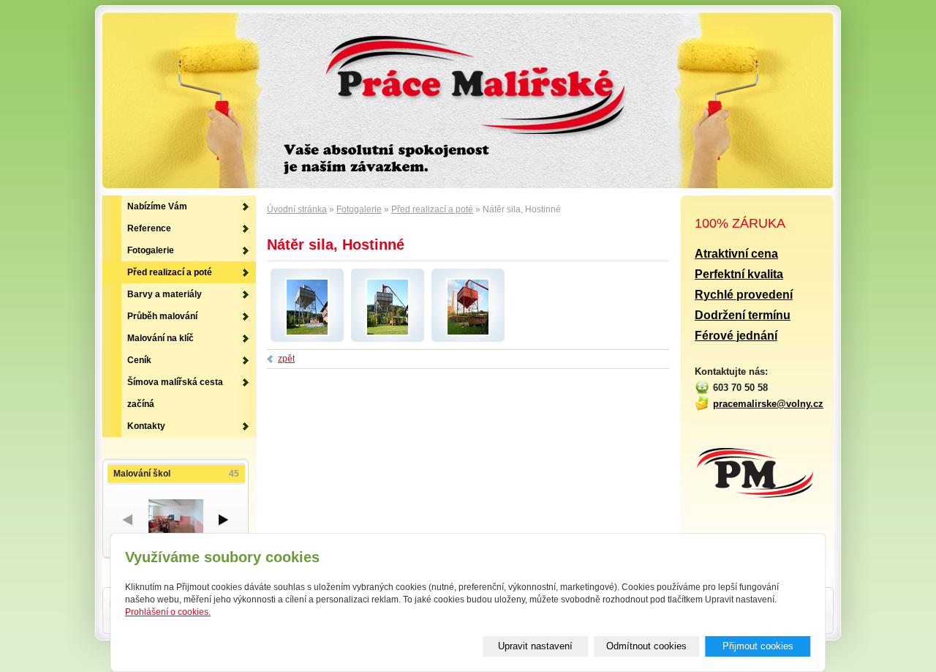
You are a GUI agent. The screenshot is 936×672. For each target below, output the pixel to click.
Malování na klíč (160, 338)
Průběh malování (162, 316)
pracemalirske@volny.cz (768, 403)
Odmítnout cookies (646, 646)
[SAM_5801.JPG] (468, 333)
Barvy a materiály (164, 294)
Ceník (139, 360)
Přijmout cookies (757, 646)
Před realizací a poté (432, 209)
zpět (286, 359)
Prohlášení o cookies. (168, 612)
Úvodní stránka (297, 209)
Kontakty (146, 426)
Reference (149, 228)
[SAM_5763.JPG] (388, 333)
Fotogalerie (359, 209)
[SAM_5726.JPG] (307, 333)
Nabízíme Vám (157, 206)
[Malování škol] (175, 520)
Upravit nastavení (535, 646)
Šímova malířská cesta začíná (175, 393)
